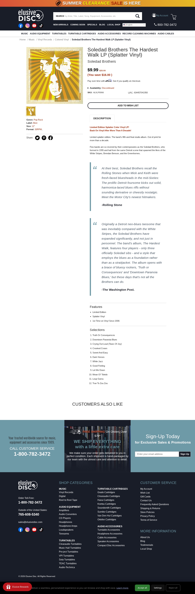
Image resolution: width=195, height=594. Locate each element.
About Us (145, 537)
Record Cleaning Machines (139, 33)
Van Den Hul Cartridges (110, 515)
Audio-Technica (67, 567)
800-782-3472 (167, 24)
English (129, 25)
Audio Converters (68, 514)
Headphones (65, 522)
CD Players (65, 518)
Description (102, 118)
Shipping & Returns (150, 508)
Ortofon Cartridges (107, 519)
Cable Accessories (107, 537)
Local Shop (146, 549)
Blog (142, 541)
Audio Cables (166, 33)
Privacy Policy (147, 516)
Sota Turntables (67, 559)
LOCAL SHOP (113, 24)
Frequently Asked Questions (154, 504)
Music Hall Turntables (70, 548)
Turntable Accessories (109, 530)
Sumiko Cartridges (107, 512)
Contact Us (146, 500)
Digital (62, 496)
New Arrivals (60, 24)
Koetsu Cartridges (107, 504)
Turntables (59, 33)
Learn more (122, 587)
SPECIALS (92, 24)
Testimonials (146, 545)
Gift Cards (145, 496)
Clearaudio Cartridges (109, 496)
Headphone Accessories (110, 533)
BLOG (102, 24)
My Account (146, 489)
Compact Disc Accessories (111, 545)
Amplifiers (64, 510)
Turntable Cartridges (82, 33)
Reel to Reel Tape (68, 500)
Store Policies (147, 512)
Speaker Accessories (108, 541)
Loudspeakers (66, 530)
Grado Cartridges (106, 492)
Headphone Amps (68, 526)
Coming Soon (77, 24)
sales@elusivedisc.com (30, 522)
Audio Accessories (109, 33)
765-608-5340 (28, 514)
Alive (35, 123)
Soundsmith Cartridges (109, 508)
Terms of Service (148, 520)
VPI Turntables (66, 555)
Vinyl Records (66, 492)
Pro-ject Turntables (68, 551)
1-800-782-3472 (32, 454)
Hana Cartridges (106, 500)
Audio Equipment (40, 33)
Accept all (142, 587)
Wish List (145, 493)
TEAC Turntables (68, 563)
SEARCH (60, 16)
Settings (158, 587)
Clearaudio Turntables (70, 544)
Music (24, 33)
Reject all (173, 587)
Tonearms (64, 533)
